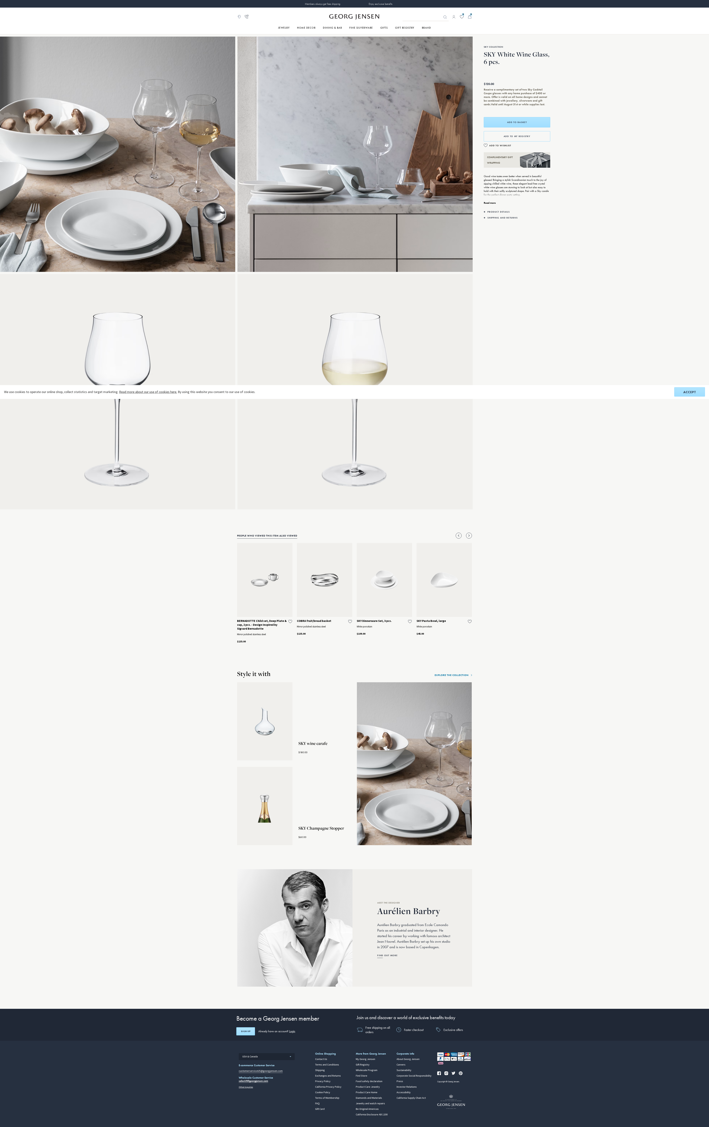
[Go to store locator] (239, 17)
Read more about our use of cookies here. (148, 392)
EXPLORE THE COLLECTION (452, 675)
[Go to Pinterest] (461, 1073)
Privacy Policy (322, 1081)
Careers (401, 1064)
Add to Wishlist (500, 145)
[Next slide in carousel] (469, 536)
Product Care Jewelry (368, 1087)
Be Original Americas (367, 1109)
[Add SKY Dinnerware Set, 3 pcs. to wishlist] (410, 621)
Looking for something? (445, 17)
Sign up (246, 1031)
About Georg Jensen (408, 1059)
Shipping (320, 1070)
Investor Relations (407, 1087)
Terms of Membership (327, 1098)
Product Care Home (366, 1092)
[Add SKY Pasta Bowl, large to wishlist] (469, 621)
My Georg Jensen (365, 1059)
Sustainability (404, 1070)
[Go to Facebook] (439, 1073)
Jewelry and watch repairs (370, 1103)
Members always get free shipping (322, 4)
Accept (689, 392)
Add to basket (517, 122)
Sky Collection (493, 46)
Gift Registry (362, 1064)
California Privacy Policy (328, 1087)
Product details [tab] (498, 211)
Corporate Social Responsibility (414, 1076)
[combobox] (267, 1056)
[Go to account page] (454, 16)
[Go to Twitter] (453, 1073)
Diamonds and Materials (369, 1098)
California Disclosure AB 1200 (372, 1114)
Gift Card (320, 1109)
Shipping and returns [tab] (502, 217)
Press (400, 1081)
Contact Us (321, 1059)
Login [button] (292, 1031)
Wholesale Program (366, 1070)
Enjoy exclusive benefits (380, 4)
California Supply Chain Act (411, 1098)
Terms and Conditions (327, 1064)
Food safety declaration (369, 1081)
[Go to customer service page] (247, 17)
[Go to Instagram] (446, 1073)
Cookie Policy (322, 1092)
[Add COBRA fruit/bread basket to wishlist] (350, 621)
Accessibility (404, 1092)
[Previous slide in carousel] (459, 536)
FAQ (317, 1103)
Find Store (361, 1076)
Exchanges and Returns (328, 1076)
